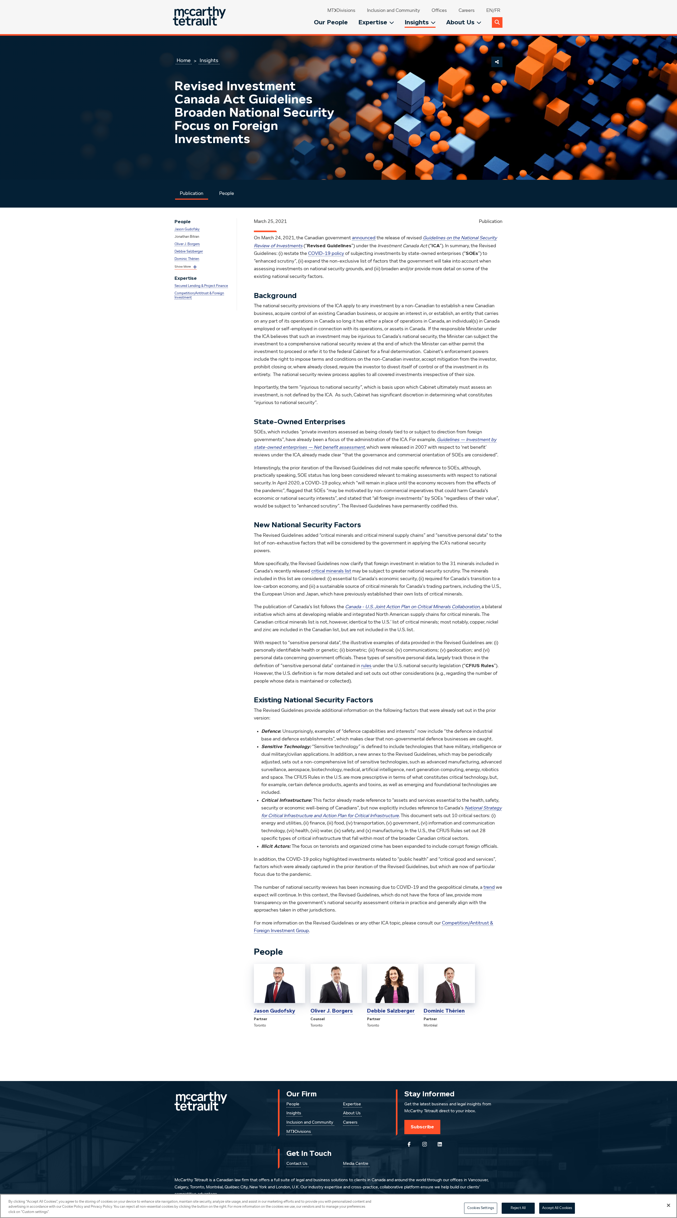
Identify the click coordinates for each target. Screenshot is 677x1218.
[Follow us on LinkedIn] (440, 1144)
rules (366, 665)
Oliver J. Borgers (187, 244)
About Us (460, 22)
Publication (191, 193)
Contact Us (297, 1164)
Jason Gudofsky (187, 229)
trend (489, 887)
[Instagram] (424, 1144)
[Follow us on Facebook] (409, 1144)
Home (184, 60)
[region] (338, 1206)
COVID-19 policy (326, 253)
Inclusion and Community (393, 10)
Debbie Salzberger (189, 251)
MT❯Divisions (341, 10)
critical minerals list (331, 571)
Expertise (372, 22)
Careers (467, 10)
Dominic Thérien (187, 259)
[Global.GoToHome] (200, 17)
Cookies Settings (480, 1208)
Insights (417, 22)
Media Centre (355, 1164)
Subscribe (422, 1127)
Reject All (518, 1208)
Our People (331, 22)
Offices (439, 10)
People (226, 193)
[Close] (668, 1205)
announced (364, 238)
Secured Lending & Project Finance (201, 286)
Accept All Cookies (557, 1208)
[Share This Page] (496, 62)
